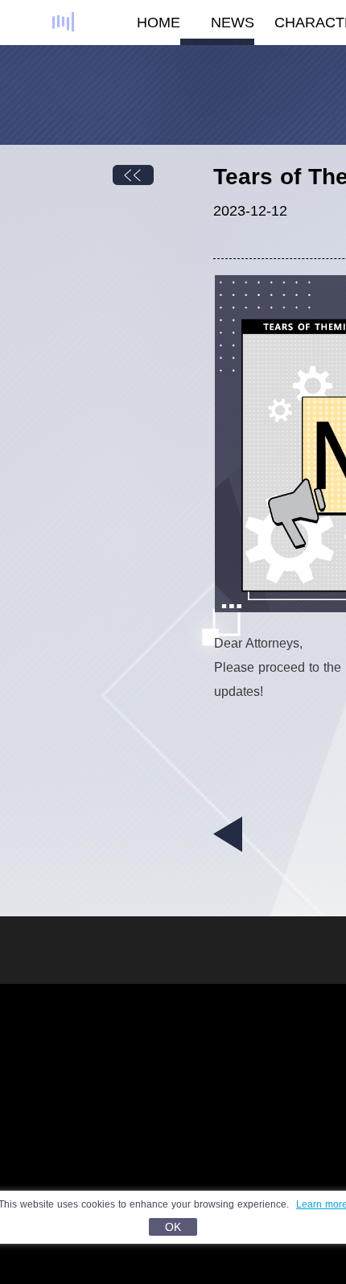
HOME (158, 22)
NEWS (232, 22)
